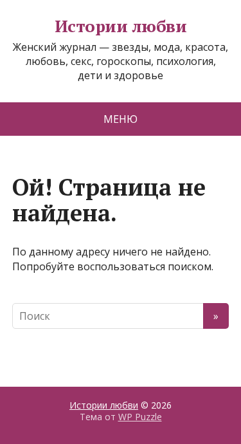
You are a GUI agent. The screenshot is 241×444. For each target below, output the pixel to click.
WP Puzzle (140, 417)
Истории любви (120, 26)
